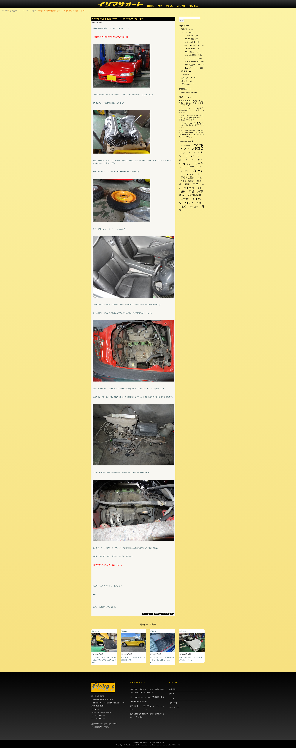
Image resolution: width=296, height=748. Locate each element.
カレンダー (185, 81)
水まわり (188, 187)
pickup (151, 613)
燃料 (183, 191)
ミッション (187, 174)
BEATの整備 (31, 11)
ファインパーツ (191, 58)
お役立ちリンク (186, 78)
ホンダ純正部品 (191, 55)
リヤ (199, 174)
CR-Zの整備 (189, 39)
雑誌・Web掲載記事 (192, 45)
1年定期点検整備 (185, 145)
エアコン (185, 152)
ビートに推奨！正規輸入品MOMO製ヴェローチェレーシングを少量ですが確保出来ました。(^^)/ (191, 132)
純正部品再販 (195, 195)
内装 (172, 613)
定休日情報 (181, 6)
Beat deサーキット (191, 68)
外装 (196, 184)
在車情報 (150, 6)
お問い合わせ (193, 6)
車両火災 (189, 203)
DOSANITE (175, 745)
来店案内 (186, 74)
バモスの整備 (190, 42)
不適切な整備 (187, 177)
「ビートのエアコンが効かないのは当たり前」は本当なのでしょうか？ (104, 660)
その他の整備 (190, 48)
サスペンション (191, 162)
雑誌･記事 (194, 207)
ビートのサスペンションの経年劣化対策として (147, 697)
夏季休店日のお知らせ (138, 701)
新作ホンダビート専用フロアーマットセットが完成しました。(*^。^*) (162, 660)
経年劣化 (185, 199)
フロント (185, 171)
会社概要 (184, 71)
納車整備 (157, 613)
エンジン (145, 613)
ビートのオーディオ (192, 61)
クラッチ (189, 160)
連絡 (183, 206)
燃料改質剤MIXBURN (193, 65)
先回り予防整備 (187, 181)
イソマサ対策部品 (192, 148)
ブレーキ (197, 170)
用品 (191, 191)
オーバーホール (164, 613)
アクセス (169, 6)
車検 (199, 203)
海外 (199, 188)
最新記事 (13, 11)
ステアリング (194, 167)
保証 (200, 178)
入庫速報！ (189, 36)
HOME (5, 11)
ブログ (159, 6)
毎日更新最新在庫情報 (189, 92)
